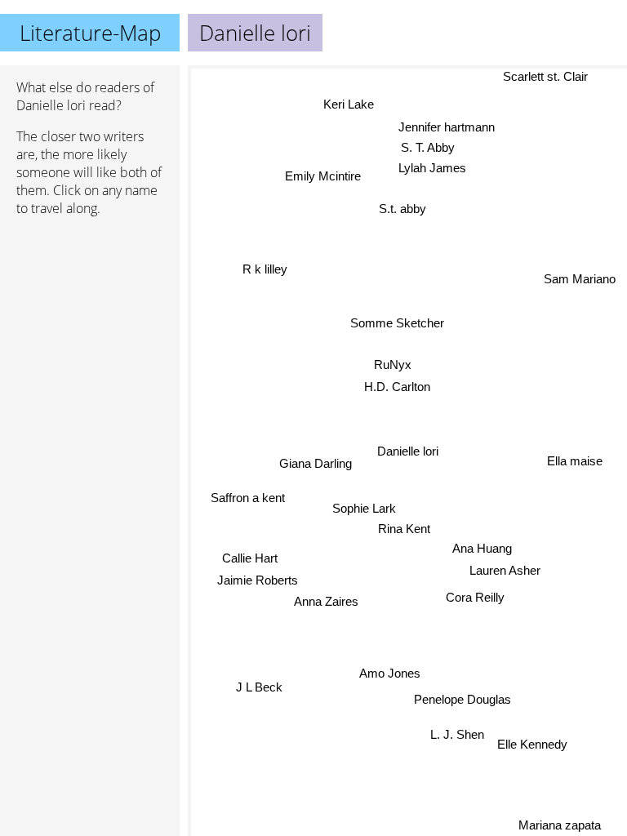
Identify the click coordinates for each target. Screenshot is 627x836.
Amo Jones (389, 673)
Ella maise (575, 460)
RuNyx (392, 364)
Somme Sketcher (397, 323)
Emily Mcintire (323, 176)
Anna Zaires (326, 601)
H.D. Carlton (397, 387)
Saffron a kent (248, 498)
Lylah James (431, 168)
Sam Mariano (580, 279)
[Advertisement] (89, 316)
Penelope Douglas (462, 698)
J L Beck (259, 687)
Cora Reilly (475, 597)
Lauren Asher (504, 570)
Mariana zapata (559, 825)
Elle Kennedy (532, 744)
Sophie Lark (364, 508)
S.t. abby (402, 209)
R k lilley (264, 271)
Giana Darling (315, 463)
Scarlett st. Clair (545, 76)
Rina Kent (404, 529)
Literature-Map (90, 32)
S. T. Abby (428, 147)
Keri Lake (348, 104)
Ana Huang (482, 548)
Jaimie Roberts (257, 580)
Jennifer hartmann (446, 127)
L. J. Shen (457, 734)
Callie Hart (250, 558)
